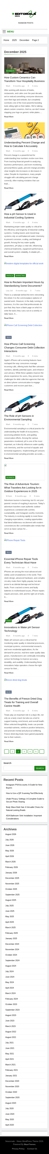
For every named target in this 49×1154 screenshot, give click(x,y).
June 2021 (9, 1048)
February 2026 (11, 867)
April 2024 (9, 988)
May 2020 (9, 1119)
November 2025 (12, 883)
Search (7, 763)
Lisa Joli (9, 291)
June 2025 (9, 911)
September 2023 (12, 1010)
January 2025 (11, 938)
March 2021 (10, 1064)
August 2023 (10, 1015)
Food (8, 621)
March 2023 (10, 1026)
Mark (8, 86)
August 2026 (10, 834)
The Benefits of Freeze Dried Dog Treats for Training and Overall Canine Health (23, 702)
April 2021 (9, 1059)
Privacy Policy (18, 1149)
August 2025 (10, 900)
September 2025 (12, 894)
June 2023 (9, 1020)
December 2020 (12, 1081)
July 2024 (9, 971)
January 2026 (11, 872)
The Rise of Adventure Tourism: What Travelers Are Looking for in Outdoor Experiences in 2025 (22, 488)
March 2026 (10, 862)
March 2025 (10, 927)
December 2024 (12, 944)
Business (10, 71)
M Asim (9, 496)
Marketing (20, 276)
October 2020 (11, 1092)
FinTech (9, 276)
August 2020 (10, 1103)
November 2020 (12, 1086)
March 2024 (10, 993)
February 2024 (11, 999)
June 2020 (9, 1114)
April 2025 (9, 922)
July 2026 (9, 840)
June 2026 (9, 845)
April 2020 (9, 1125)
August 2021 (10, 1037)
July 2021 (9, 1042)
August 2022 (10, 1031)
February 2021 (11, 1070)
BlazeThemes (29, 1144)
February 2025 (11, 933)
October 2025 (11, 889)
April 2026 (9, 856)
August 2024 (10, 966)
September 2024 (12, 960)
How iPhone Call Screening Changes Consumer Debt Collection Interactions (24, 348)
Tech (8, 136)
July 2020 (9, 1108)
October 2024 (11, 955)
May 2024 (9, 982)
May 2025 (9, 916)
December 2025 (12, 878)
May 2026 (9, 851)
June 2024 (9, 977)
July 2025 (9, 905)
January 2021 (11, 1075)
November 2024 (12, 949)
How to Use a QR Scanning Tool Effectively (24, 793)
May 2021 (9, 1053)
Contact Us (32, 1149)
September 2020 (12, 1097)
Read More (8, 117)
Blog (8, 207)
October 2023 (11, 1004)
